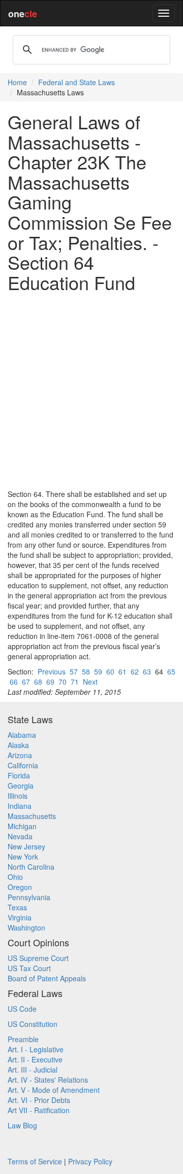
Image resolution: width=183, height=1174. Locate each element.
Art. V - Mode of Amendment (54, 1090)
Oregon (20, 887)
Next (90, 682)
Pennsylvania (29, 897)
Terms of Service (35, 1161)
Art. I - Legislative (36, 1049)
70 (62, 682)
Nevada (20, 836)
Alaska (18, 745)
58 (86, 671)
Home (17, 82)
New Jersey (26, 846)
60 (110, 671)
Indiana (20, 806)
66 (14, 682)
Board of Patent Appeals (47, 978)
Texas (17, 907)
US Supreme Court (38, 958)
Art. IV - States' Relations (48, 1080)
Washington (26, 927)
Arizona (20, 755)
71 (75, 682)
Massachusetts (32, 816)
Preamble (23, 1039)
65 (171, 671)
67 (26, 682)
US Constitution (32, 1024)
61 (122, 671)
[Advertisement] (91, 390)
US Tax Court (29, 968)
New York (23, 856)
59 (98, 671)
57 (74, 671)
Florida (19, 775)
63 (147, 671)
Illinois (17, 796)
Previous (52, 671)
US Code (22, 1009)
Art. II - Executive (35, 1059)
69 (50, 682)
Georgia (21, 785)
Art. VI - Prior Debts (39, 1100)
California (23, 765)
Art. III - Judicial (32, 1069)
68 (38, 682)
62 (135, 671)
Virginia (20, 917)
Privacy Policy (90, 1161)
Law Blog (22, 1125)
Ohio (15, 877)
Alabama (22, 735)
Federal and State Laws (76, 82)
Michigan (22, 826)
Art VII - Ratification (39, 1110)
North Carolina (31, 867)
